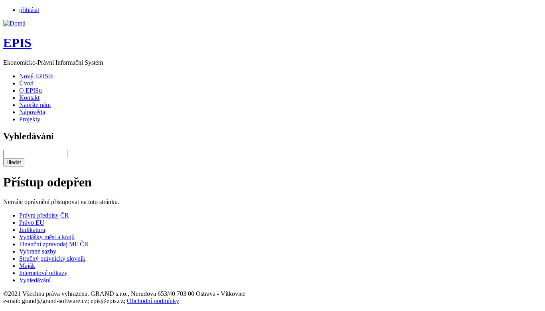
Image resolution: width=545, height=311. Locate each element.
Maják (27, 265)
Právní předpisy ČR (44, 215)
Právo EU (31, 222)
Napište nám (35, 104)
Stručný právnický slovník (52, 258)
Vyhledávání (35, 280)
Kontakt (29, 97)
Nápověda (32, 112)
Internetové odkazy (43, 272)
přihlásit (29, 9)
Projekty (29, 119)
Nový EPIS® (36, 76)
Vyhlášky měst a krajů (47, 237)
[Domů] (14, 23)
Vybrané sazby (37, 251)
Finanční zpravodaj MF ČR (54, 244)
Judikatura (32, 229)
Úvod (26, 83)
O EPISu (30, 90)
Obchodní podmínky (153, 300)
